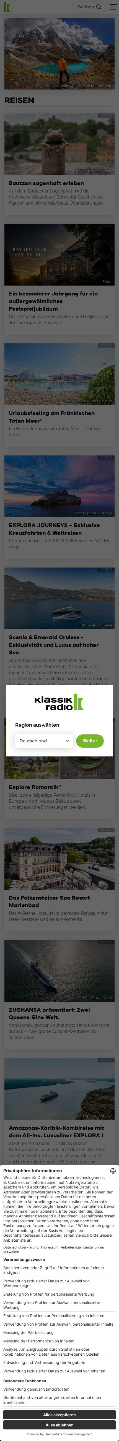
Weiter (90, 740)
